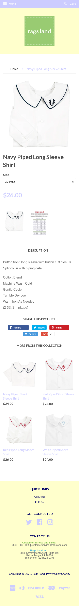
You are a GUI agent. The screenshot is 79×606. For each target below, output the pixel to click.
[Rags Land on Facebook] (39, 521)
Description (38, 250)
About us (39, 496)
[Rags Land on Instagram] (50, 521)
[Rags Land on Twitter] (29, 521)
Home (14, 69)
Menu (12, 3)
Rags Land (38, 573)
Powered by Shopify (58, 573)
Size (6, 174)
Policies (39, 502)
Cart (72, 3)
